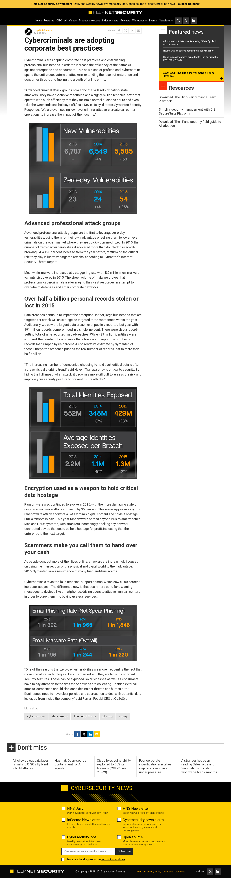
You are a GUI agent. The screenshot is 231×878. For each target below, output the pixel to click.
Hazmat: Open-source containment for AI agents (188, 50)
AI (65, 20)
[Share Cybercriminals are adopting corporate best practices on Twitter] (126, 31)
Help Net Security (43, 30)
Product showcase (89, 20)
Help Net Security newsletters (52, 4)
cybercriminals (36, 716)
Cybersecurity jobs (82, 837)
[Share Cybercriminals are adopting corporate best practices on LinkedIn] (132, 31)
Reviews (125, 20)
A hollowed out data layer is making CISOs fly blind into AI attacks (30, 764)
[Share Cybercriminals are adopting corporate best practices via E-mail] (139, 31)
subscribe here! (189, 4)
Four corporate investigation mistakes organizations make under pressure (155, 766)
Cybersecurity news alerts (143, 820)
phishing (108, 716)
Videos (73, 20)
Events (153, 20)
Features (49, 20)
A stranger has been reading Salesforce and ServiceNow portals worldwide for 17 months (199, 766)
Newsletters (166, 20)
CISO (59, 20)
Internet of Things (85, 716)
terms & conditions (113, 859)
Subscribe (124, 851)
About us (168, 871)
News (39, 20)
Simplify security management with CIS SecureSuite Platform (187, 111)
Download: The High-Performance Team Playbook (188, 74)
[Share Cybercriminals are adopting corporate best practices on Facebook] (119, 31)
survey (123, 716)
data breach (59, 716)
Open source (133, 837)
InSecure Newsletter (83, 820)
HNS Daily (75, 808)
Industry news (110, 20)
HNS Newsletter (136, 808)
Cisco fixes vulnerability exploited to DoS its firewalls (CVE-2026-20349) (114, 766)
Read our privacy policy (149, 871)
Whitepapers (139, 20)
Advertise (180, 871)
